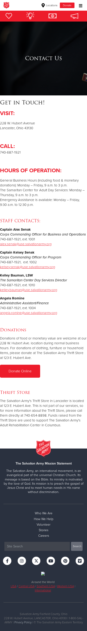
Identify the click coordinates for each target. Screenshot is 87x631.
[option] (43, 58)
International (43, 590)
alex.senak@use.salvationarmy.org (26, 244)
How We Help (43, 519)
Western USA (65, 586)
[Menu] (79, 5)
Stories (43, 530)
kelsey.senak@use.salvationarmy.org (27, 267)
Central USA (27, 586)
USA (13, 586)
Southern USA (46, 586)
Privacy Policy (23, 622)
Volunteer (43, 525)
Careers (43, 536)
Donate (67, 5)
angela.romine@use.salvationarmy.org (28, 313)
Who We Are (43, 513)
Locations (51, 5)
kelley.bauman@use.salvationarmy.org (28, 290)
